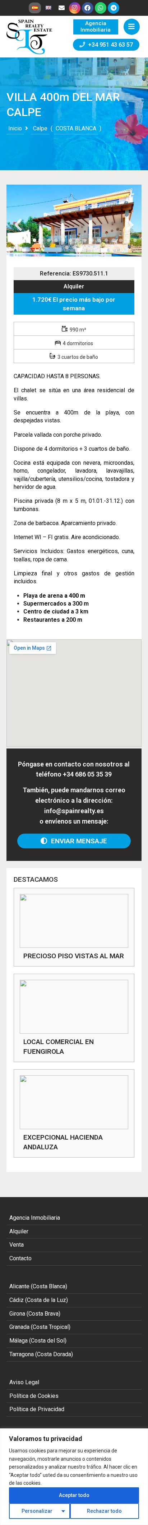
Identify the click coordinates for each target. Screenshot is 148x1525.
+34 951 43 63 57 (109, 44)
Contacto (20, 1258)
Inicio (15, 128)
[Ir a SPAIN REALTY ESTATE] (29, 37)
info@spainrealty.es (74, 811)
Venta (16, 1244)
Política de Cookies (34, 1395)
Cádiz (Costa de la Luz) (38, 1300)
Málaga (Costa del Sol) (37, 1340)
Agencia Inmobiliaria (34, 1217)
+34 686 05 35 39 (87, 774)
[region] (74, 1476)
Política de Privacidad (36, 1409)
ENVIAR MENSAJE (77, 841)
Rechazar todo (104, 1511)
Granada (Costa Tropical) (39, 1327)
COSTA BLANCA (76, 128)
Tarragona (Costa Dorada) (41, 1354)
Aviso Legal (24, 1382)
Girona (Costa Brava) (34, 1313)
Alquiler (74, 286)
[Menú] (132, 27)
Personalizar (37, 1511)
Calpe (40, 128)
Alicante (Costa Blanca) (38, 1286)
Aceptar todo (74, 1495)
